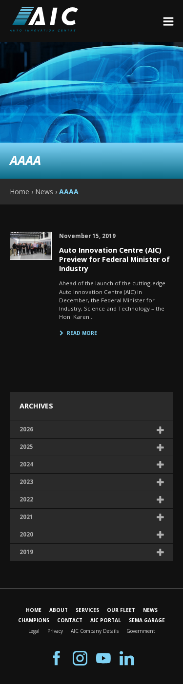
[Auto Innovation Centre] (44, 29)
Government (140, 631)
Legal (34, 631)
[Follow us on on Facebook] (56, 658)
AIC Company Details (95, 631)
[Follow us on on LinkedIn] (127, 658)
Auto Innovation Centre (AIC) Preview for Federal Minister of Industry (114, 259)
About (58, 610)
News (150, 610)
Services (87, 610)
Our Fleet (121, 610)
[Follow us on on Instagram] (80, 658)
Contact (69, 620)
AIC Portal (105, 620)
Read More (82, 333)
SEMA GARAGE (147, 620)
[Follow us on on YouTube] (103, 658)
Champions (33, 620)
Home (33, 610)
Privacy (55, 631)
